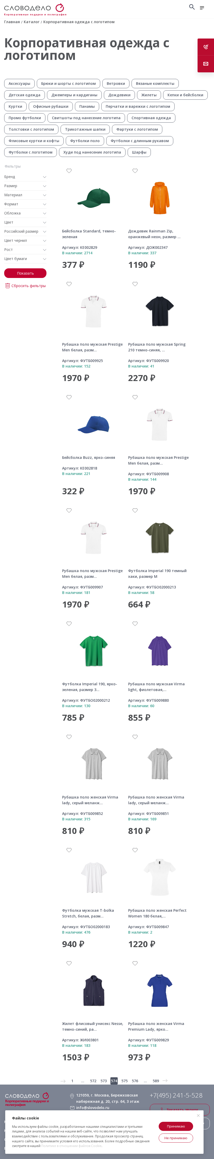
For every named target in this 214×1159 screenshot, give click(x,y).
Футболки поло (85, 140)
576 (135, 1080)
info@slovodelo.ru (92, 1107)
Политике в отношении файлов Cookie (71, 1146)
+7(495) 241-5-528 (176, 1095)
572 (93, 1080)
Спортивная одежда (151, 117)
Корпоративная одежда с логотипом (86, 49)
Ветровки (116, 83)
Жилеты (149, 94)
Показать (25, 273)
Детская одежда (24, 94)
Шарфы (139, 152)
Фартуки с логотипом (137, 129)
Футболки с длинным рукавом (140, 140)
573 (103, 1080)
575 (124, 1080)
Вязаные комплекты (155, 83)
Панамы (87, 106)
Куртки (15, 106)
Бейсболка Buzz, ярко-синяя (88, 457)
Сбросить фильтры (28, 285)
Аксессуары (19, 83)
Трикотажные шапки (85, 129)
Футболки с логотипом (30, 152)
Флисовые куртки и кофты (34, 140)
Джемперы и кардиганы (74, 94)
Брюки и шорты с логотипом (68, 83)
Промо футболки (25, 117)
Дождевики (119, 94)
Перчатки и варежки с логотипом (138, 106)
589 (156, 1080)
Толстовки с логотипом (31, 129)
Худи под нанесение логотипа (92, 152)
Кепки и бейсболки (185, 94)
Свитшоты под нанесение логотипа (86, 117)
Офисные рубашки (50, 106)
